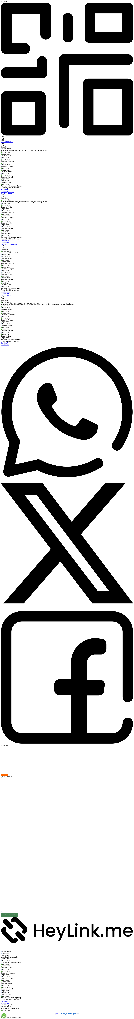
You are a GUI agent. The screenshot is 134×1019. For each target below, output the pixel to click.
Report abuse (5, 912)
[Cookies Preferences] (3, 1015)
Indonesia (4, 775)
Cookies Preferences (9, 915)
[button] (67, 847)
